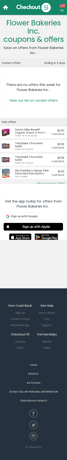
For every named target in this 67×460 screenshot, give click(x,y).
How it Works (47, 313)
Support (47, 325)
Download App (20, 325)
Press (20, 348)
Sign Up (20, 313)
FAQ (47, 319)
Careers (20, 341)
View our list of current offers (33, 100)
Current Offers (20, 319)
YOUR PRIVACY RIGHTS (33, 400)
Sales (47, 348)
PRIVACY (33, 373)
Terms (33, 364)
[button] (33, 227)
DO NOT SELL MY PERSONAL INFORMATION (33, 391)
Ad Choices (33, 382)
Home (5, 7)
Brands (47, 341)
